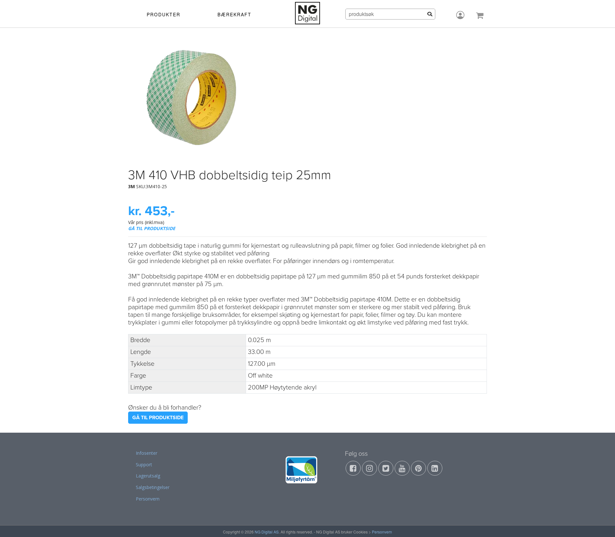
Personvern (148, 499)
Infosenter (146, 453)
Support (144, 464)
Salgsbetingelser (152, 487)
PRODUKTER (163, 14)
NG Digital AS (267, 531)
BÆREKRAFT (234, 14)
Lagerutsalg (148, 476)
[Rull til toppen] (602, 524)
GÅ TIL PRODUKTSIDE (151, 228)
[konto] (460, 15)
